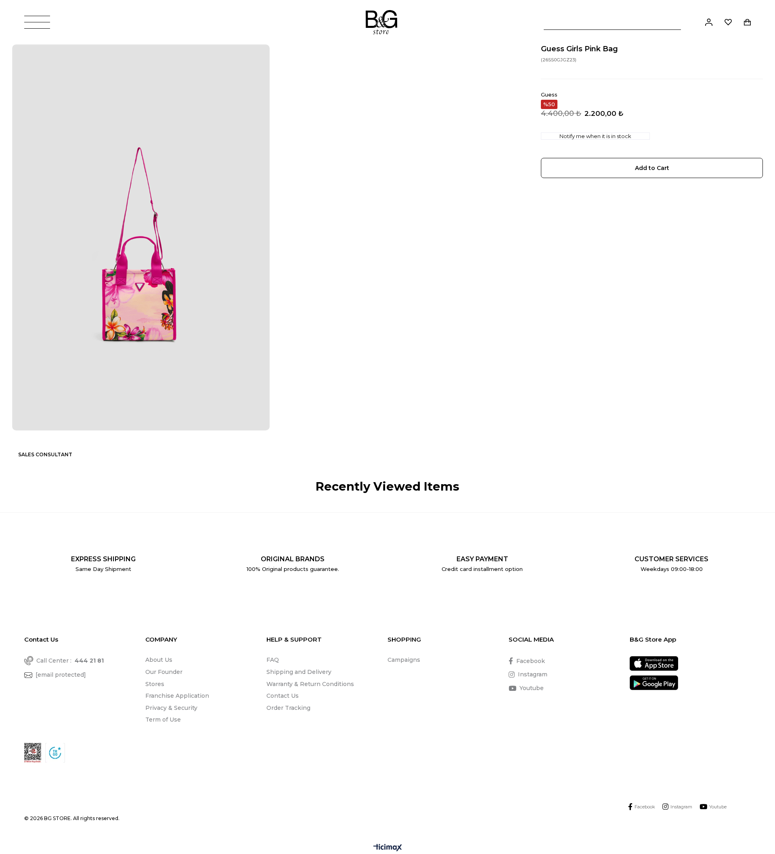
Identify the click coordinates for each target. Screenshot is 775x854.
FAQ (272, 659)
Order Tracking (288, 707)
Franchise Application (177, 695)
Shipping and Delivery (298, 672)
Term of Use (163, 719)
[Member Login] (708, 22)
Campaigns (404, 659)
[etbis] (32, 753)
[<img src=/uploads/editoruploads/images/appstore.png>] (654, 663)
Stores (154, 684)
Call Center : (70, 660)
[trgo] (55, 753)
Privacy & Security (171, 707)
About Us (158, 659)
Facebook (530, 661)
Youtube (531, 688)
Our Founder (163, 672)
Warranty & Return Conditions (310, 684)
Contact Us (282, 695)
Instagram (532, 674)
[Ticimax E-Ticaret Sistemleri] (387, 848)
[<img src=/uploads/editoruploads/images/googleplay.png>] (654, 682)
